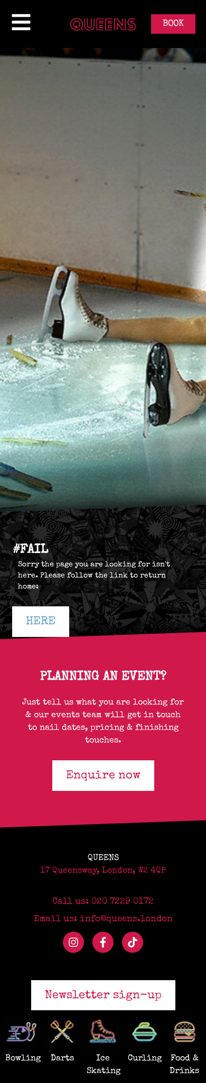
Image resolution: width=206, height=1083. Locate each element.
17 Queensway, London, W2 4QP (103, 871)
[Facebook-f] (103, 942)
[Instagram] (73, 942)
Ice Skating (103, 1065)
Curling (144, 1059)
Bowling (21, 1059)
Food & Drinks (184, 1065)
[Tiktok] (132, 942)
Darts (62, 1059)
